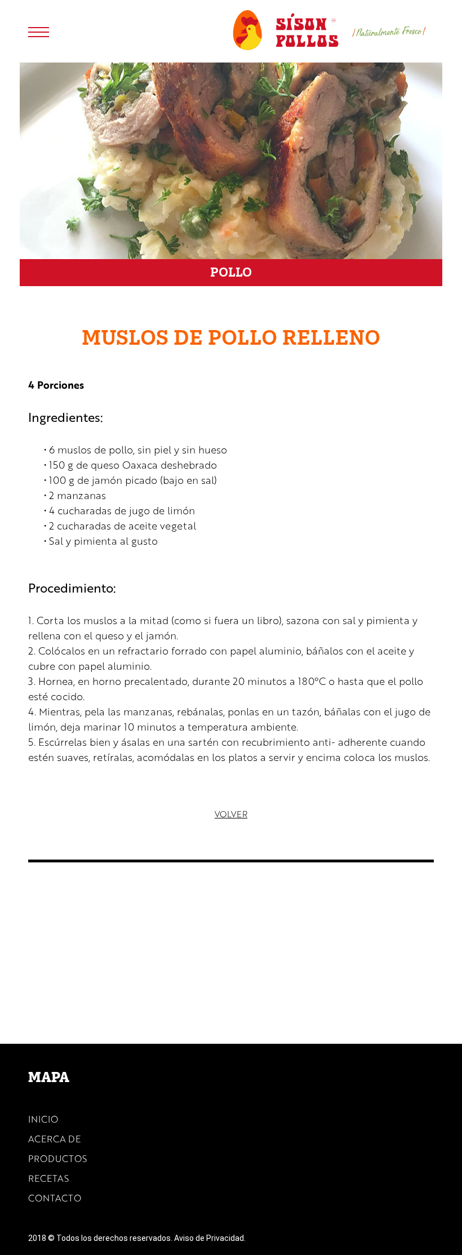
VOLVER (231, 814)
